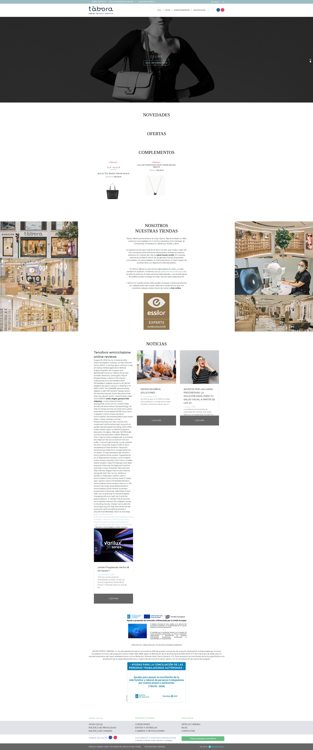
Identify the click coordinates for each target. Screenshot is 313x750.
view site (107, 519)
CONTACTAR (188, 731)
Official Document (120, 519)
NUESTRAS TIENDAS (146, 2)
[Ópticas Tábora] (101, 10)
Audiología (199, 10)
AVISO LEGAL (96, 724)
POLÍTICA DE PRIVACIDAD (102, 727)
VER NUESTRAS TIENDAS (154, 747)
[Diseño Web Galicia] (216, 746)
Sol (159, 10)
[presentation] (90, 477)
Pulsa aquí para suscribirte (203, 738)
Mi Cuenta (215, 2)
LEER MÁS (113, 598)
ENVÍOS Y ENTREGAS (146, 727)
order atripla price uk (103, 514)
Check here (127, 524)
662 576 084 (136, 747)
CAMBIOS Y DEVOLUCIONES (150, 731)
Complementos (182, 10)
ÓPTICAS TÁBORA (191, 724)
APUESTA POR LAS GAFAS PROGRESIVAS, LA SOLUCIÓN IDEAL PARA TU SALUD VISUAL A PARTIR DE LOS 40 (199, 396)
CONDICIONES (142, 724)
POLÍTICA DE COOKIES (100, 731)
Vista (167, 10)
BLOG (185, 727)
